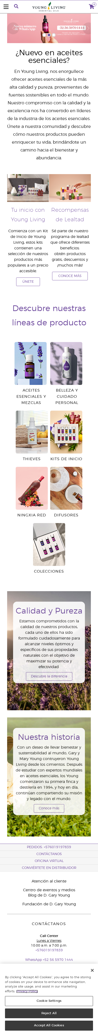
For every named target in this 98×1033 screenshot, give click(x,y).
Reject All (49, 1013)
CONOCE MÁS (70, 276)
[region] (49, 998)
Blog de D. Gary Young (49, 895)
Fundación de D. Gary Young (49, 904)
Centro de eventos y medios (49, 890)
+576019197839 (49, 950)
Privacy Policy (27, 991)
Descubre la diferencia (49, 676)
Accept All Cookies (49, 1025)
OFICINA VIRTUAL (49, 861)
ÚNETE (28, 281)
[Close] (92, 970)
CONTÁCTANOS (49, 854)
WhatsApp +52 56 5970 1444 (49, 960)
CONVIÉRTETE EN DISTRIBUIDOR (49, 868)
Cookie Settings (49, 1001)
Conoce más (49, 808)
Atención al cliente (49, 881)
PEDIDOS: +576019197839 (49, 847)
